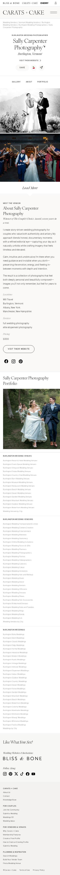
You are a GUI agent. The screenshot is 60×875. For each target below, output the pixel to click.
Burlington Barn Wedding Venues (16, 479)
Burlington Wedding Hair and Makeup (18, 575)
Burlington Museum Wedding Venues (17, 482)
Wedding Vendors (10, 22)
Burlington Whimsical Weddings (15, 721)
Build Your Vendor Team (12, 859)
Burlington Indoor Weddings (14, 674)
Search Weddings (10, 856)
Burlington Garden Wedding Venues (17, 497)
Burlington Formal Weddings (14, 649)
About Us (6, 792)
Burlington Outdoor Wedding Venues (17, 504)
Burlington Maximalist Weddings (16, 710)
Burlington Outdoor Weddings (15, 678)
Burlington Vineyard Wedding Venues (18, 468)
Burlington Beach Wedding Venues (17, 489)
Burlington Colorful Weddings (15, 707)
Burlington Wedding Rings (13, 611)
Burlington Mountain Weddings (15, 696)
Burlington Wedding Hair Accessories (18, 600)
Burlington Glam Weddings (13, 638)
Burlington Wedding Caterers (14, 564)
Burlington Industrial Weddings (15, 652)
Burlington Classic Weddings (14, 641)
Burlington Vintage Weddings (14, 663)
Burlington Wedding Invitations (15, 571)
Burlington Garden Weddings (14, 692)
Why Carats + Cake (11, 831)
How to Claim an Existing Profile (15, 842)
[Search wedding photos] (44, 3)
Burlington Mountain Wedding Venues (18, 500)
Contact (6, 796)
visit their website (29, 60)
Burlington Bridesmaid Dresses (15, 603)
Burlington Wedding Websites (14, 535)
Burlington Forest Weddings (14, 689)
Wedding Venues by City (13, 511)
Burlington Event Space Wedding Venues (19, 464)
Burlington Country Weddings (15, 681)
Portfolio (42, 82)
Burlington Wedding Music (13, 578)
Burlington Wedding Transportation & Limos (20, 524)
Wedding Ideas (9, 821)
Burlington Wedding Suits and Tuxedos (18, 607)
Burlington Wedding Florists (14, 556)
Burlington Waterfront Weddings (16, 703)
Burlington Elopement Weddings (16, 670)
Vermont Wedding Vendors (29, 22)
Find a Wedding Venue (12, 863)
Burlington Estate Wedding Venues (17, 471)
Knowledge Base (9, 800)
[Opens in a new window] (11, 3)
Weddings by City (10, 728)
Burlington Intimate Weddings (15, 667)
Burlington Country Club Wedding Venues (19, 475)
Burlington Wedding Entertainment (17, 531)
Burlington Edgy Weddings (13, 645)
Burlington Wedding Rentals (14, 585)
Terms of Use (24, 870)
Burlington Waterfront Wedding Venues (18, 507)
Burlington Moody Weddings (14, 717)
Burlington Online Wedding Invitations (18, 542)
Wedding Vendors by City (13, 621)
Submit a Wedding (10, 813)
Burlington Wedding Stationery (15, 538)
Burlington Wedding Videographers (17, 560)
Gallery (16, 82)
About (29, 82)
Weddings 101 (8, 817)
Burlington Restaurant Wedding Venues (19, 486)
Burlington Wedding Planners (14, 549)
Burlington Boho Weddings (13, 634)
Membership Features (12, 835)
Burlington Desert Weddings (14, 685)
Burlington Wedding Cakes (13, 567)
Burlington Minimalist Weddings (15, 714)
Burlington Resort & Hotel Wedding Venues (20, 460)
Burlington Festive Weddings (14, 725)
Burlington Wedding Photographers (33, 25)
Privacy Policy (39, 870)
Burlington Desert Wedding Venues (17, 493)
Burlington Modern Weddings (14, 656)
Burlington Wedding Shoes (13, 596)
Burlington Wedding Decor (13, 582)
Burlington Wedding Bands (13, 614)
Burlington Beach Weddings (14, 699)
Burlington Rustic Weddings (14, 659)
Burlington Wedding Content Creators (18, 528)
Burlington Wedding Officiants (15, 589)
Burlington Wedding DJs (12, 618)
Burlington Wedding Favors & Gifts (16, 546)
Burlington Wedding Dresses (14, 593)
